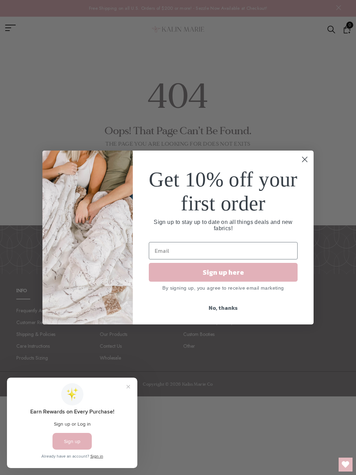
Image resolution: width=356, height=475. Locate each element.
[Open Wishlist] (346, 465)
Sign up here (223, 272)
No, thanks (223, 308)
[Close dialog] (305, 159)
